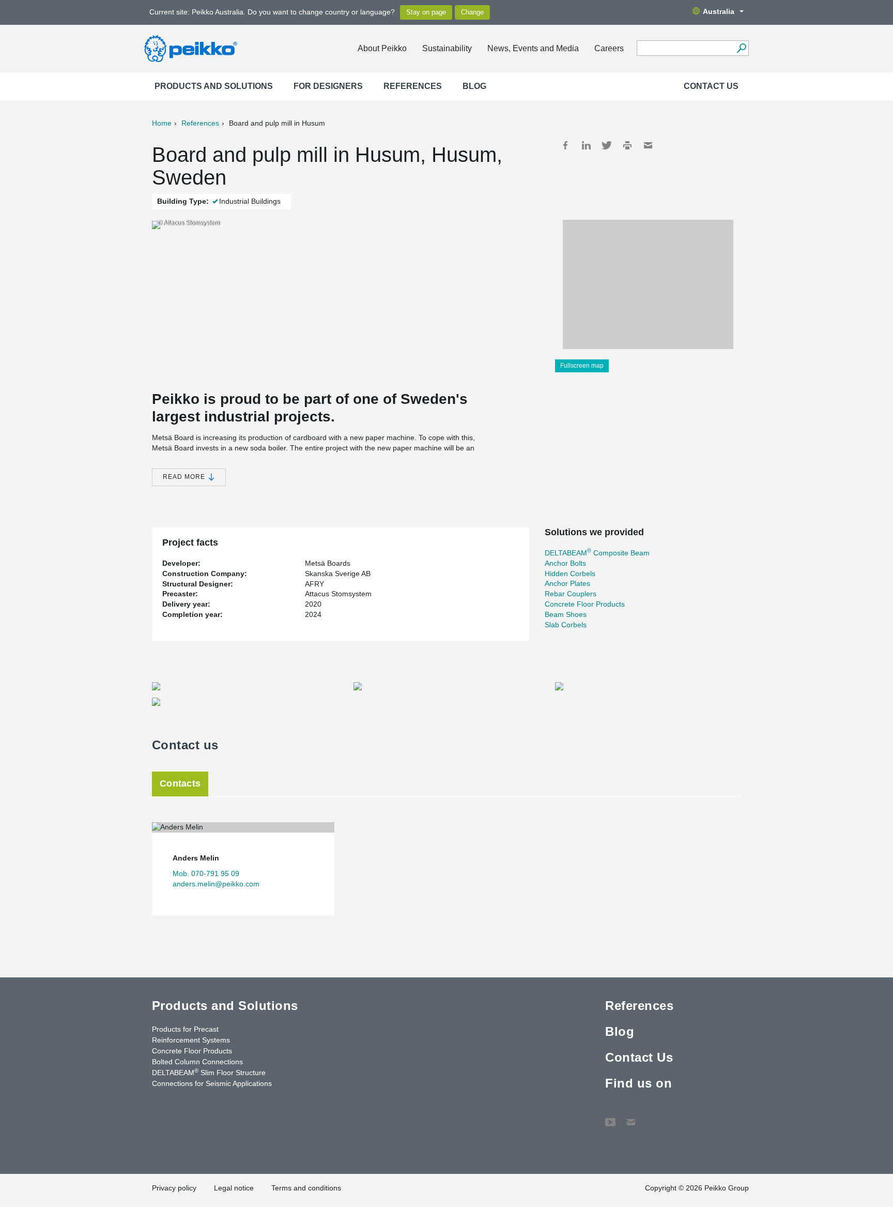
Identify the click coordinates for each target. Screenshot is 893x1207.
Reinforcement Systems (191, 1040)
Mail (648, 145)
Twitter (607, 145)
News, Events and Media (533, 48)
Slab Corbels (566, 625)
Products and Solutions (214, 86)
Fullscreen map (582, 365)
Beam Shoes (566, 614)
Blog (474, 86)
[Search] (741, 48)
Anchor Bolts (565, 563)
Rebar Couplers (570, 594)
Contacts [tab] (180, 783)
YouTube (610, 1117)
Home (162, 123)
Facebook (565, 145)
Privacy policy (174, 1188)
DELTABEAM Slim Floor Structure (209, 1072)
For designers (328, 86)
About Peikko (382, 48)
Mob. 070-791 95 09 (206, 873)
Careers (609, 48)
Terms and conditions (306, 1188)
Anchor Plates (567, 583)
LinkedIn (586, 145)
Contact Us (711, 86)
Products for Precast (185, 1029)
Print (627, 145)
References (412, 86)
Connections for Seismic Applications (212, 1083)
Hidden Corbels (570, 573)
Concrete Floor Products (585, 604)
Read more (185, 476)
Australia (718, 11)
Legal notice (234, 1188)
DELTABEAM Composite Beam (597, 553)
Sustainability (447, 48)
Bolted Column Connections (197, 1062)
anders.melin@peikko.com (216, 884)
